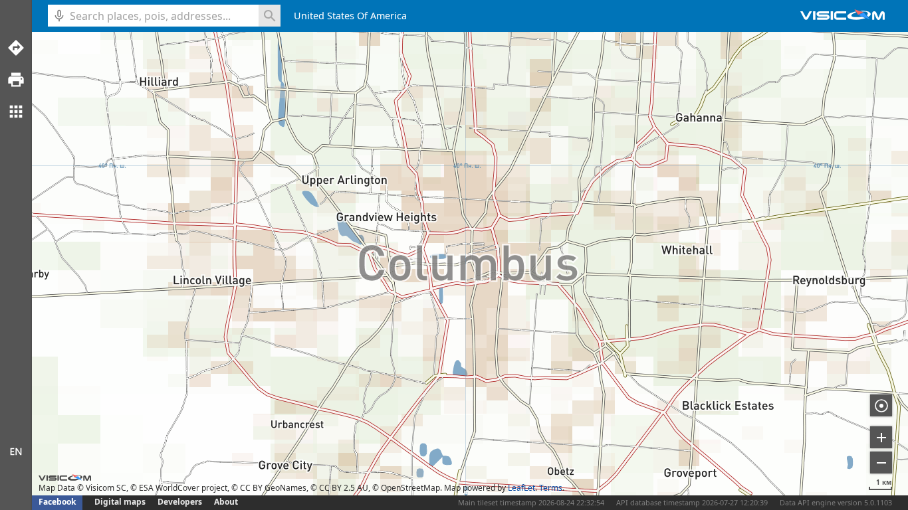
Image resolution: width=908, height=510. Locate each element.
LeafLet (521, 487)
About (226, 501)
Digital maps (121, 501)
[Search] (270, 16)
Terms (550, 487)
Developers (180, 501)
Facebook (57, 501)
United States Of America (350, 15)
